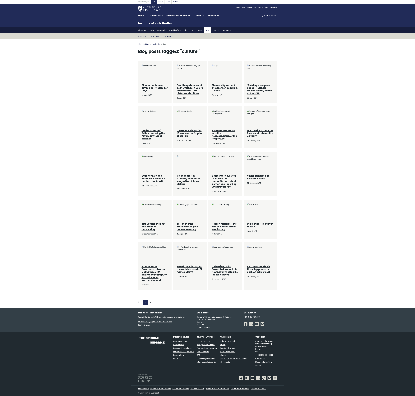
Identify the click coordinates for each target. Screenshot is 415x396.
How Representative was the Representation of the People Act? (224, 134)
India (168, 2)
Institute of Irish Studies (155, 23)
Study (151, 30)
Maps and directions (264, 362)
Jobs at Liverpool (227, 341)
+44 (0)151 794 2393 (252, 317)
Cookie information (181, 388)
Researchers (178, 355)
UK (154, 2)
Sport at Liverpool (227, 348)
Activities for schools (178, 30)
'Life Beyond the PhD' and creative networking (153, 226)
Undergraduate (203, 341)
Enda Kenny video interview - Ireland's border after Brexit (153, 178)
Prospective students (182, 348)
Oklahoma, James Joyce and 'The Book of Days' (155, 88)
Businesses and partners (183, 351)
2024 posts (168, 36)
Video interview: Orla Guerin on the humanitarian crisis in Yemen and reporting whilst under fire (224, 181)
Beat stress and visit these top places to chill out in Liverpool (258, 269)
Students (273, 8)
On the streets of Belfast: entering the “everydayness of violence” (153, 134)
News (238, 8)
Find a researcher (227, 351)
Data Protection (197, 388)
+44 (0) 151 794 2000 (264, 355)
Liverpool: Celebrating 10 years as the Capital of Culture (189, 133)
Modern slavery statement (217, 388)
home (139, 44)
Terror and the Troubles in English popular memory (187, 226)
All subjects (225, 362)
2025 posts (155, 36)
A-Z (255, 8)
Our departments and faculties (233, 358)
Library (223, 344)
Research (161, 30)
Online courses (203, 351)
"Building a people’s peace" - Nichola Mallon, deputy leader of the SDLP (259, 89)
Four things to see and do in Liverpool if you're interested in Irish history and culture (190, 89)
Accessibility (143, 388)
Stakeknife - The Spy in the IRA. (260, 225)
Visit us (258, 365)
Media (175, 358)
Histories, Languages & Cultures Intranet (155, 321)
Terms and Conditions (240, 388)
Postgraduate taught (206, 344)
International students (206, 362)
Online (175, 2)
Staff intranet (144, 325)
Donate (249, 8)
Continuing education (206, 358)
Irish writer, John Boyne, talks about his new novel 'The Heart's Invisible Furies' (225, 270)
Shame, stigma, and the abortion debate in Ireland (225, 88)
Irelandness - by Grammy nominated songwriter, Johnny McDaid (189, 180)
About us (142, 30)
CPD (198, 355)
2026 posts (142, 36)
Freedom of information (160, 388)
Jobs (243, 8)
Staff (267, 8)
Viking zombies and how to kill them (258, 177)
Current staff (178, 344)
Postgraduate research (207, 348)
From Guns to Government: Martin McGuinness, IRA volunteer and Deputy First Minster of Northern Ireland (154, 273)
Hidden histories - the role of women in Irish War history (224, 226)
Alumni (260, 8)
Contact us (226, 30)
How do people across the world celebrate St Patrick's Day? (189, 269)
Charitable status (258, 388)
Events (216, 30)
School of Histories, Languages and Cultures (166, 317)
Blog (207, 30)
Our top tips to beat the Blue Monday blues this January (260, 133)
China (160, 2)
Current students (180, 341)
